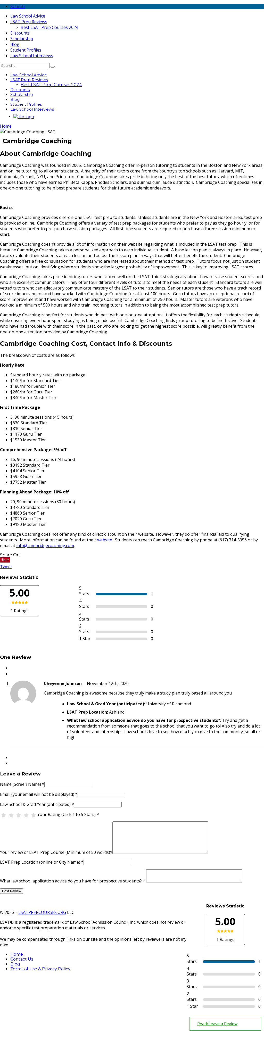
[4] (26, 815)
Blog (14, 44)
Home (6, 126)
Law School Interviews (31, 56)
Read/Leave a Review (217, 1024)
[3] (18, 815)
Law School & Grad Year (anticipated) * (37, 804)
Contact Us (21, 959)
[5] (33, 815)
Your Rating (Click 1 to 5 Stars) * (68, 814)
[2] (11, 815)
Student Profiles (25, 50)
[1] (3, 815)
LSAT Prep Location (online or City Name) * (42, 862)
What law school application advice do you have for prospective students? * (72, 881)
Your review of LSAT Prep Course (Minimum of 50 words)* (56, 852)
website (104, 540)
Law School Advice (27, 16)
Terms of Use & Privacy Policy (40, 968)
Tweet (6, 566)
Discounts (20, 33)
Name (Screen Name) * (22, 784)
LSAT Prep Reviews (28, 21)
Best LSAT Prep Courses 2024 (49, 27)
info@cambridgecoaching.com (45, 545)
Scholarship (21, 39)
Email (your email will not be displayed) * (39, 794)
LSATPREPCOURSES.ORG (42, 912)
